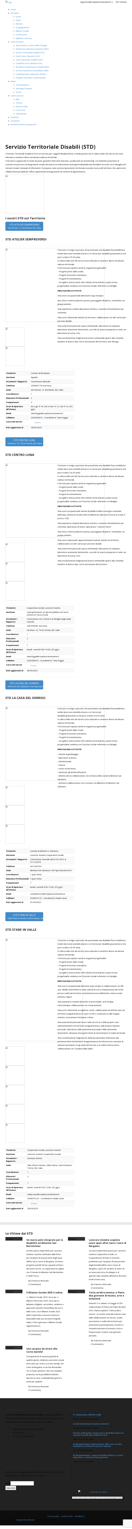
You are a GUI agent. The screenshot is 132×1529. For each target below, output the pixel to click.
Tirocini (19, 103)
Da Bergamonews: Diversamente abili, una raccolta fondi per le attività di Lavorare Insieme (97, 1445)
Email (7, 1483)
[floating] (15, 1133)
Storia (18, 16)
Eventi (18, 92)
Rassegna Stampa (24, 88)
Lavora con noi (17, 95)
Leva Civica (20, 110)
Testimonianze (22, 85)
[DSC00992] (15, 336)
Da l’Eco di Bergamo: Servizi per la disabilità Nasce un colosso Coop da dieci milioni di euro (98, 1434)
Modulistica (80, 1516)
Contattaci (15, 120)
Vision (18, 20)
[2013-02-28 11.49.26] (15, 795)
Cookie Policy (67, 1516)
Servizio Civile (22, 106)
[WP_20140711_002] (15, 590)
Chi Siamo (15, 13)
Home (13, 9)
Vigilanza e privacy (24, 38)
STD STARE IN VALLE (25, 916)
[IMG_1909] (15, 814)
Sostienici (15, 117)
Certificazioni (21, 34)
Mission (19, 23)
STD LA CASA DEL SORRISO (25, 685)
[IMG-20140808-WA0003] (15, 356)
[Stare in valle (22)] (15, 1075)
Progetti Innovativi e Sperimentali (30, 77)
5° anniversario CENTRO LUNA (87, 1414)
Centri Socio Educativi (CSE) (28, 56)
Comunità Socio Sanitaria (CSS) (29, 63)
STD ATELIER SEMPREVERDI (24, 226)
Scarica (37, 422)
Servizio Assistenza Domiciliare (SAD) (32, 70)
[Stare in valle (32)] (15, 1113)
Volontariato (21, 113)
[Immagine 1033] (15, 833)
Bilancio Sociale (22, 31)
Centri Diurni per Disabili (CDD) (29, 59)
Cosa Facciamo (17, 41)
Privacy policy (53, 1516)
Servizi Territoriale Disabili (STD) (30, 52)
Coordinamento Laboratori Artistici (31, 74)
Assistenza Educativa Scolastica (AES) (32, 49)
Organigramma (22, 27)
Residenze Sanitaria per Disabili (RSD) (32, 67)
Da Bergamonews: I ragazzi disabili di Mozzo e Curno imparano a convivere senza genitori (98, 1456)
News (13, 81)
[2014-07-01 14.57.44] (15, 552)
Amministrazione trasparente (23, 124)
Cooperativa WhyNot (25, 1519)
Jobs (18, 99)
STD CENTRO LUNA (25, 442)
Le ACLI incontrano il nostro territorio (91, 1424)
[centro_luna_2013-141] (15, 571)
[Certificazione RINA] (97, 1492)
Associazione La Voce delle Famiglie (31, 45)
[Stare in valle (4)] (15, 1056)
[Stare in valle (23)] (15, 1094)
